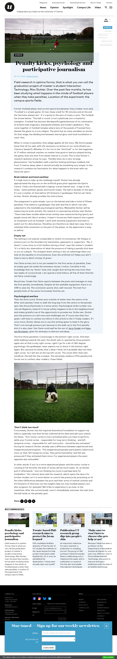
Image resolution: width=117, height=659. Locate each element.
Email (35, 633)
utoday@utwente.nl (11, 607)
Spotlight (68, 7)
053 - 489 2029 (11, 601)
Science (107, 27)
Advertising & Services (77, 3)
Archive (100, 619)
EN (106, 19)
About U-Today (95, 3)
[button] (106, 626)
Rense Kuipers (32, 76)
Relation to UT (36, 613)
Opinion (54, 7)
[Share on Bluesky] (26, 501)
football (108, 31)
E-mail (34, 608)
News (43, 7)
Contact (109, 3)
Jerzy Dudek (74, 328)
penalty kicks (106, 41)
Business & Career (58, 3)
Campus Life (84, 7)
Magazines (43, 3)
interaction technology (103, 36)
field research (106, 45)
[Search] (110, 7)
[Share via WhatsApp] (29, 501)
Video (98, 7)
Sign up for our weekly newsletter (56, 603)
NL (110, 19)
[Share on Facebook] (22, 501)
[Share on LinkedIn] (33, 501)
